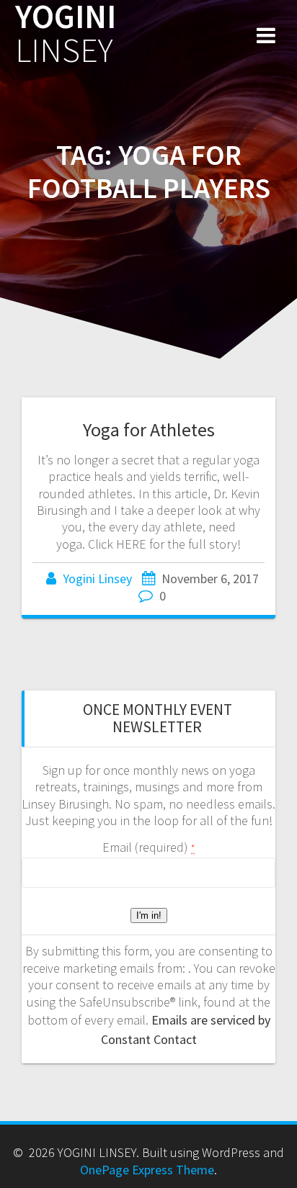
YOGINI (65, 34)
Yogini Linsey (97, 578)
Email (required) (148, 847)
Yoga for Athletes (149, 429)
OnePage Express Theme (147, 1169)
